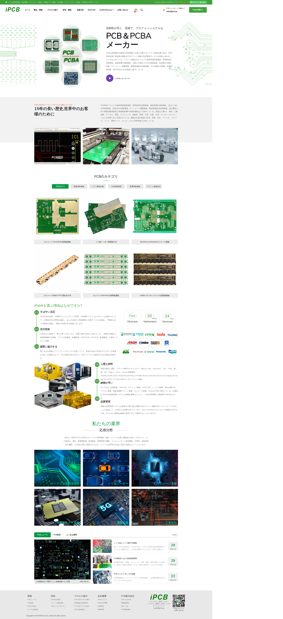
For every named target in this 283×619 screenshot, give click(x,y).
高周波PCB (60, 186)
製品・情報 (38, 10)
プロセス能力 (52, 10)
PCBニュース (42, 535)
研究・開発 (67, 10)
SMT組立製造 (55, 600)
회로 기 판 (124, 606)
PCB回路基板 (125, 609)
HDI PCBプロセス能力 (82, 600)
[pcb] (13, 9)
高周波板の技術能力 (81, 603)
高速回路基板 (79, 186)
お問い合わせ (183, 2)
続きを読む (59, 153)
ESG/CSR (91, 10)
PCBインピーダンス (58, 606)
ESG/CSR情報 (102, 603)
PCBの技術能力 (79, 609)
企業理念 (101, 606)
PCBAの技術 (31, 606)
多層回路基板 (135, 186)
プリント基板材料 (57, 603)
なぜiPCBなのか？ (106, 10)
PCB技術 (57, 535)
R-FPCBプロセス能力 (81, 606)
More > (175, 535)
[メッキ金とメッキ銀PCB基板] (102, 546)
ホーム (27, 10)
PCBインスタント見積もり (175, 8)
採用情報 (101, 609)
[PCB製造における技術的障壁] (102, 562)
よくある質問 (71, 535)
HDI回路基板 (116, 186)
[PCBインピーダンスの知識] (102, 577)
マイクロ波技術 (32, 609)
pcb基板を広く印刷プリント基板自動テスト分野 (53, 581)
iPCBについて (102, 600)
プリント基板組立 (154, 186)
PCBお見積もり (198, 10)
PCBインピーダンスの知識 (124, 574)
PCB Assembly (126, 600)
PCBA (140, 35)
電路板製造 (125, 603)
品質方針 (80, 10)
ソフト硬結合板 (97, 186)
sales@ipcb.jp (159, 608)
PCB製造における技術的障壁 (125, 558)
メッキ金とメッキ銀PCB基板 (125, 543)
